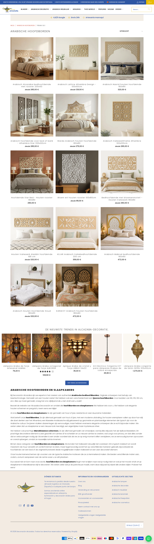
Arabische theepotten (121, 498)
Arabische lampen (119, 481)
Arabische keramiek (120, 494)
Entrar (141, 2)
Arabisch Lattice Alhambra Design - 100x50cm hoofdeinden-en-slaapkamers (77, 58)
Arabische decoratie (120, 486)
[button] (25, 9)
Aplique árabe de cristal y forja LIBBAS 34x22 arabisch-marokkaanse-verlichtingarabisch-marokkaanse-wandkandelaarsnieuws (77, 348)
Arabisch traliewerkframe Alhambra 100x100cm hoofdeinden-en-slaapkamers (122, 115)
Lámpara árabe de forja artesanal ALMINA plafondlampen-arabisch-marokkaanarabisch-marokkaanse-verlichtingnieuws (16, 348)
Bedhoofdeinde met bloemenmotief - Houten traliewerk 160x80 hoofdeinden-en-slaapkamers (122, 171)
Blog (80, 486)
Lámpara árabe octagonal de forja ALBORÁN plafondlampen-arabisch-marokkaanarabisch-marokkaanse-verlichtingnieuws (46, 348)
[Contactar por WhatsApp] (148, 538)
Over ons (81, 481)
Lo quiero (32, 63)
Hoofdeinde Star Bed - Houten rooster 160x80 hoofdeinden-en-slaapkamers (31, 171)
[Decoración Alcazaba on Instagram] (28, 505)
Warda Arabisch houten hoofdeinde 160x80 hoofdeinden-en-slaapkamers (77, 115)
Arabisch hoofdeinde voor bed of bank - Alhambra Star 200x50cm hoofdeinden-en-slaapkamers (31, 115)
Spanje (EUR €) (133, 525)
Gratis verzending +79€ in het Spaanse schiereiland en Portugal (28, 2)
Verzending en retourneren (89, 490)
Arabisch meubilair (119, 490)
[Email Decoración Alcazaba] (20, 505)
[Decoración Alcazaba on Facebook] (24, 505)
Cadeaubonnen (84, 511)
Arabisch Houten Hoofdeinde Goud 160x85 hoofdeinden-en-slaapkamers (31, 285)
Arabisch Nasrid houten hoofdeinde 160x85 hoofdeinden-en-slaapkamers (122, 58)
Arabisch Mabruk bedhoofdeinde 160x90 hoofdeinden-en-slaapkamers (122, 228)
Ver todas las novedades (77, 383)
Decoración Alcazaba (25, 531)
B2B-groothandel (85, 494)
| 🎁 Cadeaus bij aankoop (115, 2)
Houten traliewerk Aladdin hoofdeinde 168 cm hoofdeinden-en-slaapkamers (31, 228)
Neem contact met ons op (89, 507)
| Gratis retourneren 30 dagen (66, 2)
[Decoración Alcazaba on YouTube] (32, 505)
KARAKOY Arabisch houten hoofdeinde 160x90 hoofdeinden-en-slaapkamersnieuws (77, 285)
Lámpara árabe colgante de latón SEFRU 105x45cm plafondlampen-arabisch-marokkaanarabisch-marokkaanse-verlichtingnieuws (137, 348)
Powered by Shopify (69, 531)
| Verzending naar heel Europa (92, 2)
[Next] (144, 355)
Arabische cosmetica (120, 502)
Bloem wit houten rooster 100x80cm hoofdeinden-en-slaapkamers (77, 171)
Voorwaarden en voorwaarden (90, 498)
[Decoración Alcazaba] (10, 9)
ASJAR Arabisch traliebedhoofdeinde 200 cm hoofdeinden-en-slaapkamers (77, 228)
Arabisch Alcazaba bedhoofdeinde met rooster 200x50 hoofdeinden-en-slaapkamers (31, 58)
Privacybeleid (83, 502)
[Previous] (5, 355)
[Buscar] (149, 9)
